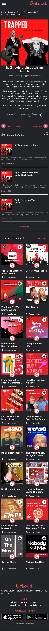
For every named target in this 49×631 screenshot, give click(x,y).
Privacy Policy (14, 605)
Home (3, 12)
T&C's (35, 602)
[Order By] (46, 133)
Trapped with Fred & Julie (26, 12)
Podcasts (11, 12)
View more (24, 226)
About (14, 602)
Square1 (30, 624)
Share (35, 114)
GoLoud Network (33, 605)
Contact (25, 602)
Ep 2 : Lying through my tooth (12, 14)
